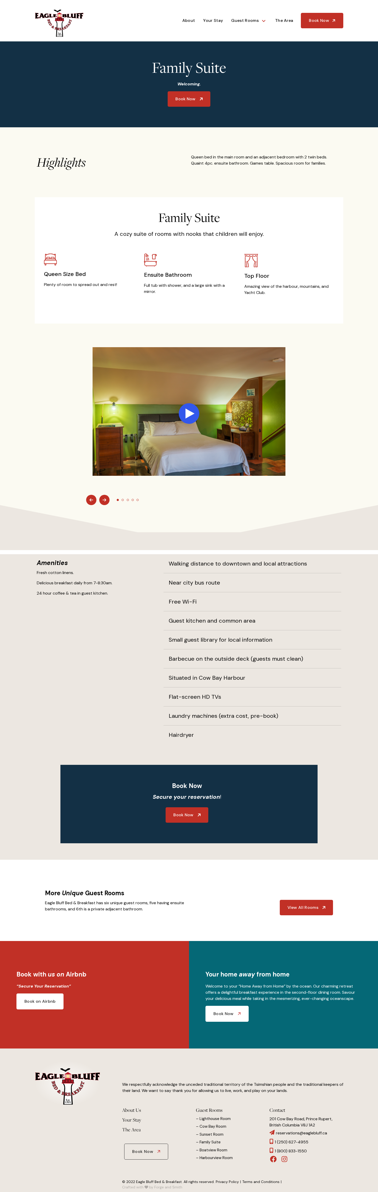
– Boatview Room (211, 1150)
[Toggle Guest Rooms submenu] (266, 20)
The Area (284, 20)
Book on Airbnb (40, 1001)
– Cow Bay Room (211, 1126)
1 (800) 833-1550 (291, 1151)
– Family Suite (208, 1142)
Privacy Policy (227, 1181)
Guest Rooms (245, 20)
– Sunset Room (209, 1134)
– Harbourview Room (214, 1157)
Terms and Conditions (261, 1181)
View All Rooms (302, 907)
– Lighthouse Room (213, 1118)
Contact (277, 1110)
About (188, 20)
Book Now (319, 20)
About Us (131, 1110)
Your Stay (213, 20)
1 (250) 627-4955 (291, 1142)
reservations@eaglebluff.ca (301, 1133)
